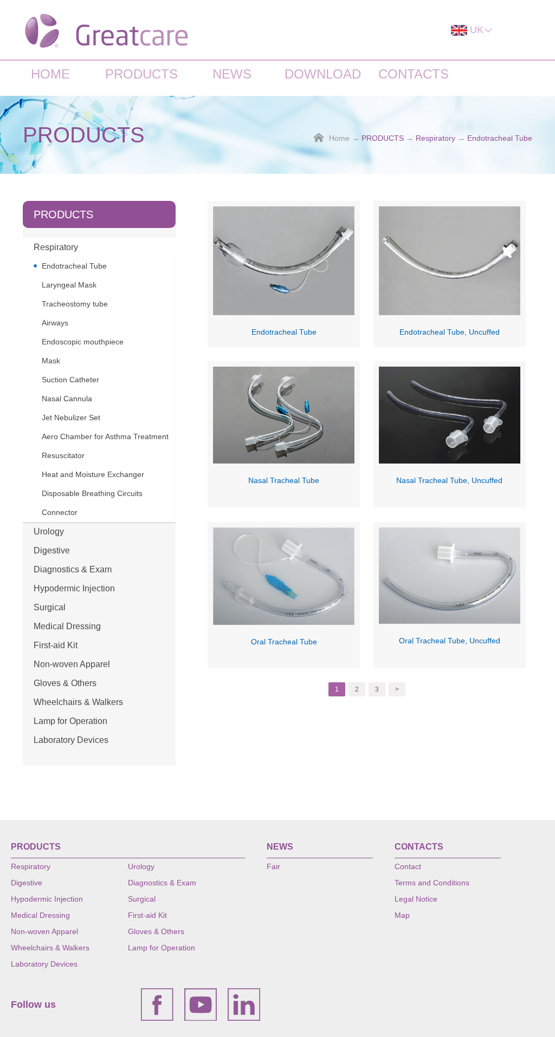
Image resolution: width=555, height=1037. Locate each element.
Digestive (52, 550)
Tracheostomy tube (75, 303)
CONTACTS (413, 74)
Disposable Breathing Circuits (92, 493)
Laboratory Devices (71, 740)
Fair (273, 866)
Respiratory (435, 138)
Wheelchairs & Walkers (78, 702)
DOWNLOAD (323, 74)
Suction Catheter (70, 379)
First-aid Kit (56, 645)
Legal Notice (416, 899)
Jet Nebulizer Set (71, 417)
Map (402, 915)
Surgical (50, 607)
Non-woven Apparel (72, 664)
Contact (408, 866)
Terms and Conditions (432, 882)
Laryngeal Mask (69, 285)
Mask (51, 360)
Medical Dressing (67, 626)
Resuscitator (63, 455)
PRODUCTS (141, 74)
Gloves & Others (65, 683)
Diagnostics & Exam (73, 569)
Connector (60, 512)
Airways (55, 322)
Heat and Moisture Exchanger (93, 474)
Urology (49, 531)
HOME (50, 74)
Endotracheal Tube (499, 138)
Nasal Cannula (67, 398)
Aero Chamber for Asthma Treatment (105, 436)
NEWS (231, 74)
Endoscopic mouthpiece (83, 341)
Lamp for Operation (70, 721)
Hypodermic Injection (74, 588)
